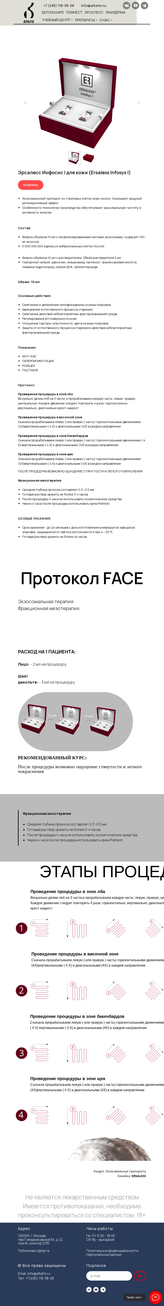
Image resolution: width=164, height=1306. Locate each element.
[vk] (89, 1289)
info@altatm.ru (39, 1273)
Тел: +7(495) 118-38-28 (36, 1278)
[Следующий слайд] (138, 102)
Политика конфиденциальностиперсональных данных (112, 1252)
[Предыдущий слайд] (25, 102)
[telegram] (103, 1289)
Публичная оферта (33, 1250)
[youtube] (96, 1289)
